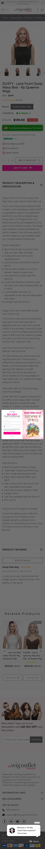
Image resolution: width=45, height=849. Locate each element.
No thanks (12, 436)
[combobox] (5, 426)
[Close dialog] (42, 411)
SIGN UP (12, 433)
